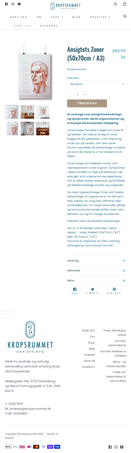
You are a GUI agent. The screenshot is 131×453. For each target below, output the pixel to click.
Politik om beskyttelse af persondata (116, 376)
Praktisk (99, 17)
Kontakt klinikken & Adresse (113, 353)
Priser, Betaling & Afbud (114, 333)
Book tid (22, 25)
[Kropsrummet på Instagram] (116, 447)
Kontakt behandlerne (117, 343)
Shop (56, 17)
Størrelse (73, 78)
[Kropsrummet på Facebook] (110, 447)
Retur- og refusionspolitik (116, 364)
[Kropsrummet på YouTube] (121, 447)
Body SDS (18, 17)
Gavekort (49, 25)
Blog (76, 17)
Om (39, 17)
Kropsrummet (76, 69)
